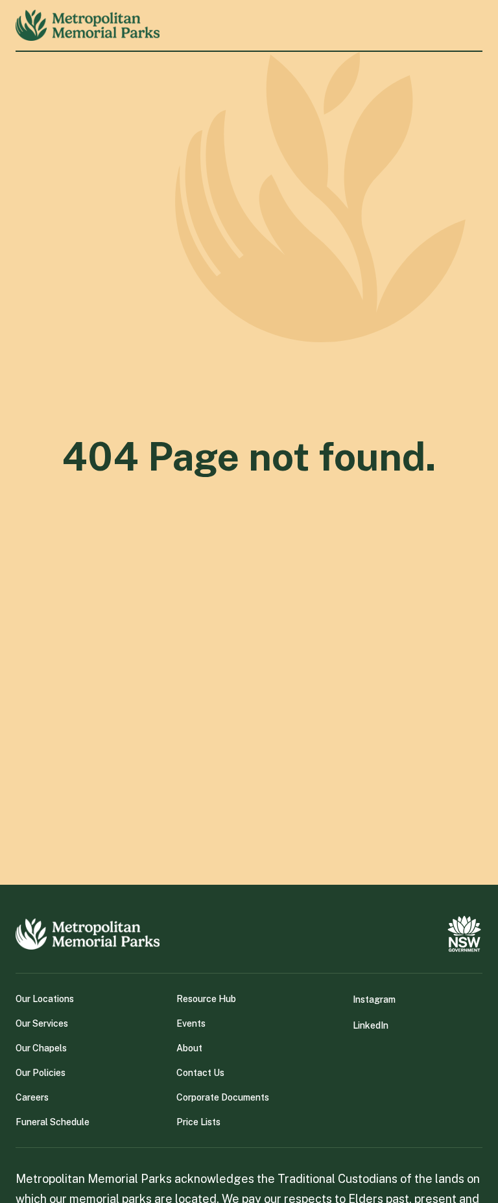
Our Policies (40, 1072)
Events (191, 1023)
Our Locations (45, 998)
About (189, 1048)
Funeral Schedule (52, 1122)
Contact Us (200, 1072)
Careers (32, 1097)
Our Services (42, 1023)
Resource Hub (206, 998)
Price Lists (198, 1122)
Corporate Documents (222, 1097)
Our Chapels (41, 1048)
